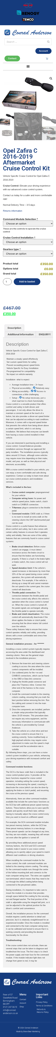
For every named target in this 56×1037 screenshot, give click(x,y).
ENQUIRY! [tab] (45, 334)
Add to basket (27, 281)
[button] (28, 66)
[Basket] (47, 58)
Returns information (12, 211)
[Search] (48, 42)
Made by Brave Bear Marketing (28, 1032)
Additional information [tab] (21, 334)
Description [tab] (14, 327)
